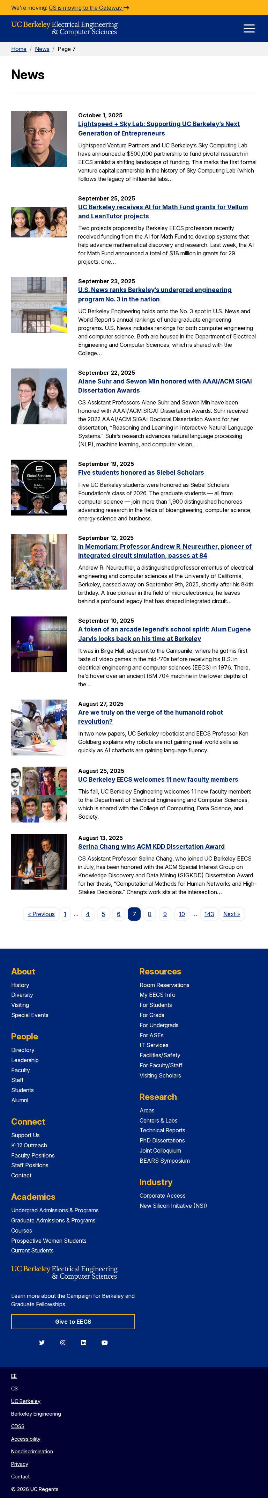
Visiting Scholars (160, 1075)
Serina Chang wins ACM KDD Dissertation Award (151, 846)
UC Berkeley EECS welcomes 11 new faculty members (158, 779)
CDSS (17, 1426)
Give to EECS (73, 1321)
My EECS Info (158, 994)
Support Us (25, 1135)
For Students (156, 1004)
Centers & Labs (159, 1120)
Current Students (32, 1250)
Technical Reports (162, 1130)
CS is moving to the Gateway (86, 7)
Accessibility (25, 1439)
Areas (147, 1110)
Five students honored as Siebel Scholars (141, 472)
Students (22, 1090)
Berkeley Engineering (36, 1414)
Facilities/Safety (160, 1055)
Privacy (19, 1464)
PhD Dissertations (162, 1140)
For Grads (152, 1014)
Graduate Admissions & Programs (53, 1220)
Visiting (20, 1004)
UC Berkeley (25, 1401)
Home (19, 48)
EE (14, 1376)
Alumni (19, 1100)
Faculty (20, 1070)
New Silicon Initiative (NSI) (173, 1205)
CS (14, 1388)
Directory (23, 1049)
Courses (21, 1230)
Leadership (25, 1060)
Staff (17, 1079)
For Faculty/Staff (161, 1065)
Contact (21, 1175)
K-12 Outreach (29, 1145)
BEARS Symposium (165, 1160)
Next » (234, 914)
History (20, 984)
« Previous (43, 914)
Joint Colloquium (160, 1150)
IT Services (154, 1045)
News (42, 48)
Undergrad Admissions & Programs (55, 1210)
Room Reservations (164, 984)
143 (209, 914)
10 (182, 914)
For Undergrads (159, 1025)
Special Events (30, 1014)
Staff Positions (30, 1165)
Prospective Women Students (49, 1240)
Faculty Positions (33, 1155)
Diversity (22, 994)
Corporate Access (163, 1195)
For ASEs (152, 1035)
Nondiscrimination (32, 1451)
